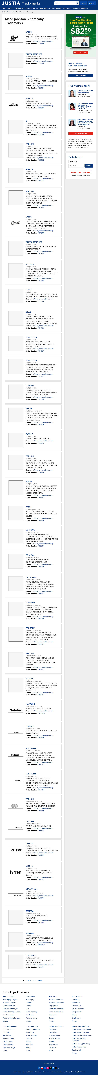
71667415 (41, 855)
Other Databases (56, 1026)
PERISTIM (30, 933)
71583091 (41, 546)
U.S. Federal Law (10, 1026)
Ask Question (81, 75)
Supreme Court (8, 1038)
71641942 (41, 738)
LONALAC (30, 385)
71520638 (41, 399)
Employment (53, 1006)
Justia (3, 12)
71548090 (41, 521)
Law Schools (45, 8)
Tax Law (52, 1018)
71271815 (41, 88)
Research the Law (31, 8)
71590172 (41, 644)
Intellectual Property (56, 1009)
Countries (52, 1048)
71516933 (41, 254)
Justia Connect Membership (82, 1029)
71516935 (41, 280)
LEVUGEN (30, 726)
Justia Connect (18, 1072)
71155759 (41, 63)
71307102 (41, 135)
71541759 (41, 498)
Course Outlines (78, 1009)
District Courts (8, 1045)
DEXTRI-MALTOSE (34, 54)
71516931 (41, 208)
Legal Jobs (52, 1029)
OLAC (28, 312)
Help (44, 1072)
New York (29, 1045)
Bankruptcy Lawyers (10, 999)
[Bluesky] (53, 1068)
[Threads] (50, 1068)
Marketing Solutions (80, 8)
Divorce (28, 1006)
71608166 (41, 695)
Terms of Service (53, 1072)
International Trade (56, 1012)
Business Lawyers (9, 1003)
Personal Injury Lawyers (11, 1018)
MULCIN (29, 678)
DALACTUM (31, 577)
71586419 (41, 593)
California (29, 1038)
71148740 (41, 43)
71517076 (41, 351)
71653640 (41, 811)
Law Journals (76, 1012)
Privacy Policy (65, 1072)
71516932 (41, 233)
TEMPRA (29, 911)
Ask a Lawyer (19, 8)
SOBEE (29, 76)
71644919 (41, 790)
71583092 (41, 567)
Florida (28, 1041)
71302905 (41, 108)
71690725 (41, 898)
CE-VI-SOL (30, 529)
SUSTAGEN (31, 748)
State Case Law (31, 1035)
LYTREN (29, 843)
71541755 (41, 443)
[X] (56, 1068)
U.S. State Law (32, 1026)
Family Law (30, 1015)
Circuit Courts (8, 1041)
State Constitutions (33, 1029)
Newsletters (67, 8)
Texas (28, 1048)
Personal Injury (31, 1018)
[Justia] (11, 3)
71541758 (41, 472)
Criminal (29, 1003)
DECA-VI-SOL (31, 889)
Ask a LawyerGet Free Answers (77, 64)
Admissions (76, 1003)
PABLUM (30, 144)
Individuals (30, 996)
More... (5, 1021)
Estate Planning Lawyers (11, 1012)
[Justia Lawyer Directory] (59, 1068)
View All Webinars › (81, 134)
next (40, 980)
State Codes (30, 1032)
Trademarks (11, 12)
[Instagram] (48, 1068)
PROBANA (30, 602)
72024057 (41, 945)
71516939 (41, 328)
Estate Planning (31, 1012)
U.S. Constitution (9, 1029)
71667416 (41, 880)
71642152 (41, 765)
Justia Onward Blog (79, 1047)
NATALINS (30, 704)
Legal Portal (29, 1072)
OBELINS (30, 821)
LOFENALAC (31, 955)
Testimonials (76, 1050)
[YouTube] (42, 1068)
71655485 (41, 831)
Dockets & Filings (9, 1048)
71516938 (41, 301)
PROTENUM (31, 337)
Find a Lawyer (7, 8)
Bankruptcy (30, 999)
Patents (52, 1041)
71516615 (41, 181)
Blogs (74, 1015)
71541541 (41, 425)
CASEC (29, 32)
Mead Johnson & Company (43, 41)
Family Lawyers (8, 1015)
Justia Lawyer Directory (80, 1032)
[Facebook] (45, 1068)
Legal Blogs (53, 1032)
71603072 (41, 669)
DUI (27, 1009)
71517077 (41, 376)
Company (38, 1072)
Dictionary (75, 999)
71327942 (41, 160)
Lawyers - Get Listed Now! (80, 172)
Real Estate (53, 1015)
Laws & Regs (56, 8)
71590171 (41, 619)
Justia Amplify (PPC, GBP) (81, 1044)
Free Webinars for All (79, 85)
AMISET (29, 506)
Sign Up (91, 3)
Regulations (7, 1035)
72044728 (41, 967)
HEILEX (29, 408)
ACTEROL (30, 264)
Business (52, 996)
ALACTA (29, 98)
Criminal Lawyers (9, 1006)
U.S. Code (6, 1032)
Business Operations (56, 1003)
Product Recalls (54, 1038)
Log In (84, 3)
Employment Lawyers (10, 1009)
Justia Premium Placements (82, 1035)
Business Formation (56, 999)
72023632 (41, 923)
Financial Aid (76, 1006)
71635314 (41, 713)
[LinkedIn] (39, 1068)
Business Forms (54, 1035)
